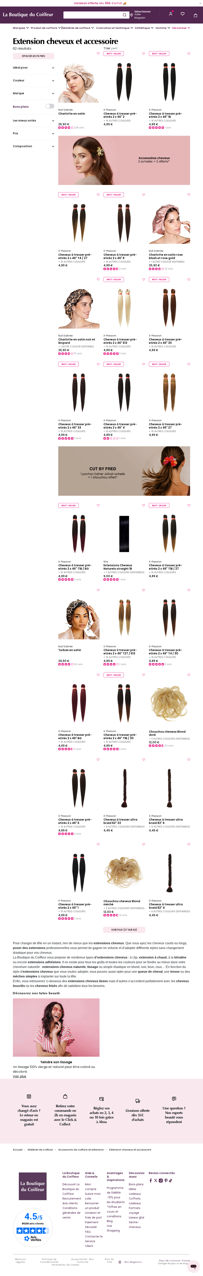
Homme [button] (161, 28)
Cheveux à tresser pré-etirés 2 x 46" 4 (120, 426)
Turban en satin (69, 650)
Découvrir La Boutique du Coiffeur (70, 1189)
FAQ (88, 1232)
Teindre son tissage (56, 1062)
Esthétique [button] (142, 28)
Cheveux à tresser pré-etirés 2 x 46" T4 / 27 (75, 256)
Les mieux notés (24, 121)
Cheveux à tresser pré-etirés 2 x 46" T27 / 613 (120, 651)
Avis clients (70, 1203)
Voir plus (19, 1076)
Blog (110, 1221)
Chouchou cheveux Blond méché (121, 903)
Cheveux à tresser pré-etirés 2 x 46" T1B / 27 (165, 567)
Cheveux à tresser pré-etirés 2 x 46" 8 (120, 256)
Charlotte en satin (71, 114)
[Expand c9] (92, 27)
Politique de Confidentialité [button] (49, 1261)
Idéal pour (20, 68)
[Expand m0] (27, 27)
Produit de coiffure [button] (44, 28)
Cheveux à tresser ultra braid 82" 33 (120, 821)
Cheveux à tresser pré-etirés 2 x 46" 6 (75, 821)
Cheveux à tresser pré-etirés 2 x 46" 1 (75, 906)
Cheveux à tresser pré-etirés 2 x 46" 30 (165, 341)
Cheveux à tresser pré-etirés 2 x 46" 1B (165, 115)
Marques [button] (19, 28)
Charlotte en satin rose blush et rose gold (166, 256)
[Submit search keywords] (124, 15)
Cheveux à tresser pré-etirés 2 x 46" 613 (120, 341)
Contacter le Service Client (94, 1241)
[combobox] (96, 15)
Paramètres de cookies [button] (65, 1265)
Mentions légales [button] (20, 1261)
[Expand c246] (169, 27)
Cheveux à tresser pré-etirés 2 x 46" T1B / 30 (120, 736)
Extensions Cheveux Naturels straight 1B (117, 567)
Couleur (18, 80)
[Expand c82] (152, 27)
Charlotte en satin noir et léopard (76, 341)
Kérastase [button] (179, 28)
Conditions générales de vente (71, 1212)
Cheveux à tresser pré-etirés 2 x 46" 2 (120, 115)
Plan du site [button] (109, 1261)
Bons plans (136, 1184)
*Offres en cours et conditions (114, 1211)
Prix (15, 133)
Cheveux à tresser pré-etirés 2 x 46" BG (75, 736)
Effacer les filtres (33, 56)
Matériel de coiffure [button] (76, 28)
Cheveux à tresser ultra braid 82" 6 (166, 821)
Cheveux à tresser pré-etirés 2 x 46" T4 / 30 (165, 651)
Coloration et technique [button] (112, 28)
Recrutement (71, 1199)
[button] (171, 13)
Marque (18, 93)
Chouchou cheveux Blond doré (167, 733)
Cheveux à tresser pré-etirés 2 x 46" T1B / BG (75, 567)
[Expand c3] (59, 27)
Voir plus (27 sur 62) (124, 929)
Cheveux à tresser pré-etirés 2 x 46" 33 (75, 426)
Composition (22, 146)
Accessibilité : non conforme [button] (82, 1261)
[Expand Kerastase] (188, 27)
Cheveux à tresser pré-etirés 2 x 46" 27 (165, 426)
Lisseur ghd (136, 1217)
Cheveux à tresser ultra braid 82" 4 (166, 906)
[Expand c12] (131, 27)
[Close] (200, 3)
